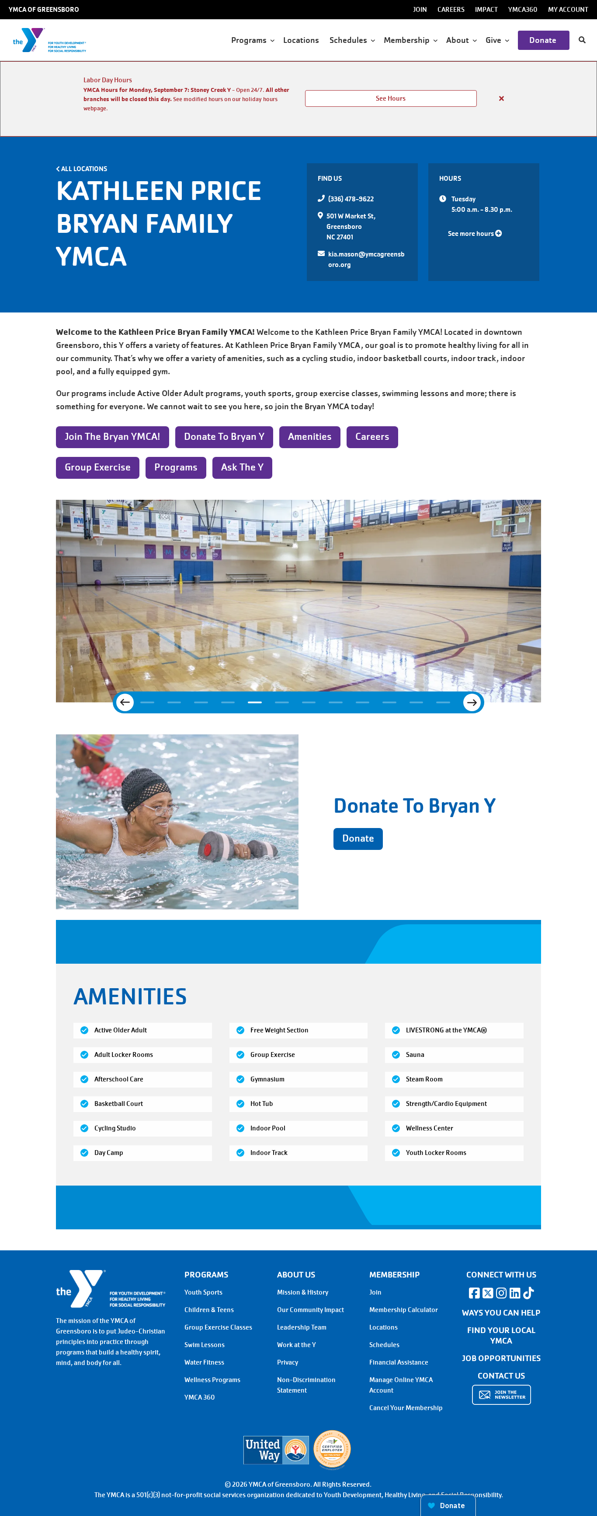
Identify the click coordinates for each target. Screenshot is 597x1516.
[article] (298, 99)
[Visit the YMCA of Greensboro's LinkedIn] (515, 1293)
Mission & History (302, 1292)
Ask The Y (242, 467)
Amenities (310, 436)
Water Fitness (204, 1362)
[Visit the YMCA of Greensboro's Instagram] (501, 1293)
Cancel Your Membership (406, 1408)
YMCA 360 (199, 1397)
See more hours (471, 233)
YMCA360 (523, 9)
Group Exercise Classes (218, 1327)
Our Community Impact (310, 1309)
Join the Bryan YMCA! (112, 436)
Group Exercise (98, 467)
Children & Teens (209, 1309)
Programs (176, 467)
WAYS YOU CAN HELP (501, 1313)
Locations (302, 40)
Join (420, 9)
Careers (451, 9)
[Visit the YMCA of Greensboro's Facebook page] (474, 1293)
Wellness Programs (212, 1380)
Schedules (384, 1345)
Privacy (287, 1362)
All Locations (84, 169)
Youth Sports (203, 1292)
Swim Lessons (204, 1345)
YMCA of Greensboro (44, 10)
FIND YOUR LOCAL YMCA (501, 1335)
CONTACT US (501, 1376)
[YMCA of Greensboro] (59, 40)
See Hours (391, 98)
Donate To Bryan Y (224, 436)
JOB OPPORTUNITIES (501, 1358)
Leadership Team (301, 1327)
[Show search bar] (582, 40)
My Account (568, 9)
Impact (486, 9)
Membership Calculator (403, 1309)
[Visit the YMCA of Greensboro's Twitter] (488, 1293)
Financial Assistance (398, 1362)
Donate (543, 40)
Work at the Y (296, 1345)
